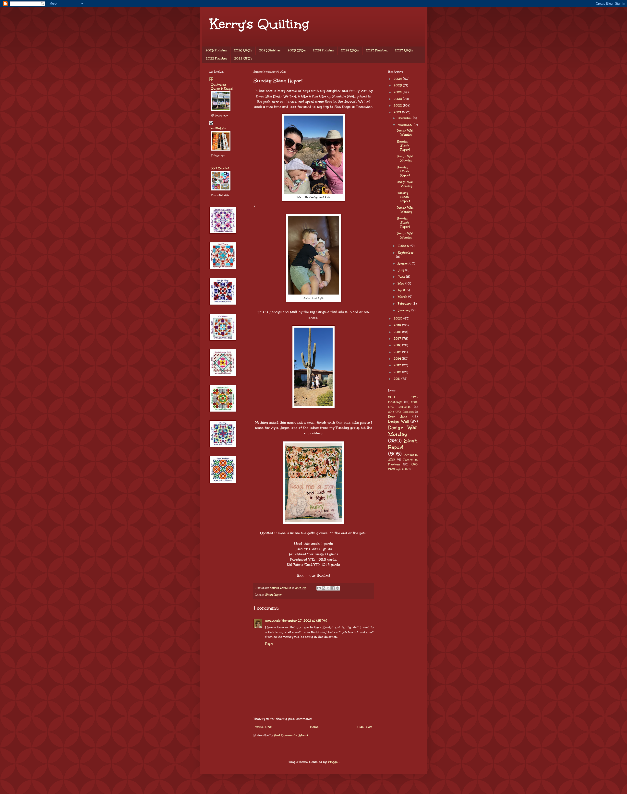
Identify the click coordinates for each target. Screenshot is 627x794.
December (405, 118)
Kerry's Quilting (259, 24)
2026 (398, 79)
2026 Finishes (216, 50)
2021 (398, 112)
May (401, 283)
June (402, 277)
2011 (397, 379)
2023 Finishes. (377, 50)
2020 (398, 318)
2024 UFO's (350, 50)
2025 (398, 85)
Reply (269, 644)
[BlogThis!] (323, 588)
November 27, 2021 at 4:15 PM (304, 621)
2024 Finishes (323, 50)
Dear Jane (397, 416)
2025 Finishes (269, 50)
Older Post (364, 727)
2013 (398, 365)
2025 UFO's (297, 50)
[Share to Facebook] (332, 588)
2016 (398, 345)
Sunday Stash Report (403, 146)
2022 (398, 105)
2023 (398, 99)
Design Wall (398, 421)
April (402, 290)
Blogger (333, 762)
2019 (398, 325)
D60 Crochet (220, 168)
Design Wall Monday (405, 133)
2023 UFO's (404, 50)
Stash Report (273, 594)
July (401, 270)
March (403, 297)
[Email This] (318, 588)
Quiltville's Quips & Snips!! (222, 87)
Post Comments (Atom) (291, 735)
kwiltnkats (272, 621)
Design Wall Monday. (405, 184)
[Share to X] (328, 588)
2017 (398, 339)
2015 (398, 352)
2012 (398, 372)
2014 (398, 359)
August (404, 263)
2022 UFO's (243, 58)
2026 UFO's (243, 50)
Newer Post (263, 727)
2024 (398, 92)
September (405, 253)
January (404, 310)
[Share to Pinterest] (337, 588)
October (404, 246)
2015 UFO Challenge (401, 412)
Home (314, 727)
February (405, 304)
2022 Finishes (216, 58)
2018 (398, 332)
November (406, 125)
